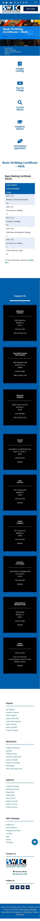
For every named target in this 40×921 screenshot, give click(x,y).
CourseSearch (20, 108)
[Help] (23, 2)
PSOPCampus (20, 522)
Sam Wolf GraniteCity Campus (20, 354)
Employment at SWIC (13, 830)
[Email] (15, 2)
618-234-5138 (20, 499)
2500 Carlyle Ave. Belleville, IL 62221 (20, 322)
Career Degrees (11, 715)
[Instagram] (22, 887)
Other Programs (11, 727)
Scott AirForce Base (20, 563)
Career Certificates (12, 718)
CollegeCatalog (20, 69)
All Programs (10, 709)
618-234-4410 (20, 539)
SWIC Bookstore (11, 828)
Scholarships (10, 766)
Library (8, 839)
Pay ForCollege (20, 89)
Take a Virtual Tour (20, 333)
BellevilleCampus (20, 312)
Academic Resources (13, 748)
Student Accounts (12, 801)
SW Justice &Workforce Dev (20, 604)
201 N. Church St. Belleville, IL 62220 (20, 533)
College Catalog (11, 754)
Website (20, 462)
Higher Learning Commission (28, 909)
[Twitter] (17, 887)
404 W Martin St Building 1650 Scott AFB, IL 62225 (20, 573)
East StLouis (20, 441)
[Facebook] (12, 887)
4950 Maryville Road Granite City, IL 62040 (20, 364)
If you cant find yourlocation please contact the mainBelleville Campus (20, 659)
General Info (9, 48)
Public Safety (10, 795)
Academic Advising (12, 786)
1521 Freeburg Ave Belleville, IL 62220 (20, 492)
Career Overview (10, 50)
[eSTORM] (11, 2)
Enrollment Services (12, 789)
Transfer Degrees (12, 730)
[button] (30, 9)
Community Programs (13, 721)
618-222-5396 (20, 621)
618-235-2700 (20, 329)
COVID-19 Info (20, 914)
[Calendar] (26, 2)
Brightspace (10, 825)
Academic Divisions (12, 712)
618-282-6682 (20, 413)
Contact (7, 54)
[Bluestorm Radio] (21, 2)
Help (7, 836)
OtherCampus (20, 644)
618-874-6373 (20, 458)
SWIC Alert (9, 842)
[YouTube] (28, 887)
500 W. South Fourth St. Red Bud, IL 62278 (20, 407)
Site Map (35, 912)
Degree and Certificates (13, 52)
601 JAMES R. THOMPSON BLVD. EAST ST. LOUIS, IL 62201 (20, 451)
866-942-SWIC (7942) (20, 874)
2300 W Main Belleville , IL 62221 (20, 614)
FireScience (20, 481)
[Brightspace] (18, 2)
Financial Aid (10, 792)
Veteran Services (11, 807)
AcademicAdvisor (20, 127)
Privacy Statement (16, 912)
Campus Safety (5, 912)
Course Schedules (12, 760)
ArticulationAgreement (20, 147)
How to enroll (10, 798)
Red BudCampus (20, 396)
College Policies (27, 912)
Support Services (11, 804)
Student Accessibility (13, 763)
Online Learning (11, 724)
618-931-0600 (20, 371)
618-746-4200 (20, 580)
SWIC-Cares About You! (14, 769)
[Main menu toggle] (35, 2)
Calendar (9, 751)
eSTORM (9, 834)
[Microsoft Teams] (6, 2)
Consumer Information (13, 757)
